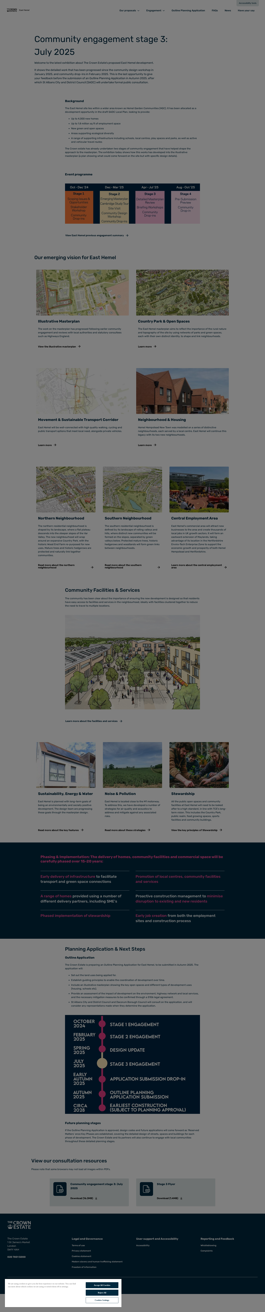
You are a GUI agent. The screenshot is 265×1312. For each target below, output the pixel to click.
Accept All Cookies (102, 1285)
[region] (63, 1293)
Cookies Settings (102, 1300)
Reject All (102, 1293)
